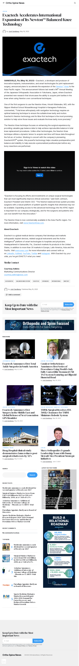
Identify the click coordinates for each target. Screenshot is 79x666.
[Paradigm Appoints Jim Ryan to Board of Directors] (6, 585)
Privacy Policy (66, 309)
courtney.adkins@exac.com (16, 275)
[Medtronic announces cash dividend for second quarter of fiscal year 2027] (6, 547)
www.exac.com (21, 250)
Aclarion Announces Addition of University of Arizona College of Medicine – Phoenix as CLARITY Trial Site (18, 504)
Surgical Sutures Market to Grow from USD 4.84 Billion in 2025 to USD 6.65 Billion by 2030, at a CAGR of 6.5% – (18, 495)
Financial (6, 447)
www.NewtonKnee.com (33, 223)
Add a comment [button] (14, 295)
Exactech (36, 281)
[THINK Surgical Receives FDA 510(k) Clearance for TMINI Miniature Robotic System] (59, 395)
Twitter (34, 253)
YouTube (26, 253)
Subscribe (69, 304)
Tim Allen (48, 486)
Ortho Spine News (15, 2)
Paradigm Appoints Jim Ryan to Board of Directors (19, 511)
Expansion (45, 281)
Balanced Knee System (23, 281)
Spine (46, 475)
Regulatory (49, 407)
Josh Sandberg (50, 506)
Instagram (45, 253)
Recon (5, 11)
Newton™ (66, 281)
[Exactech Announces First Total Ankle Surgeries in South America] (20, 349)
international (56, 281)
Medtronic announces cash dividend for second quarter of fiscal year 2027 (19, 489)
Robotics (57, 407)
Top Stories (49, 361)
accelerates (9, 281)
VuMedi (18, 253)
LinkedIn (10, 253)
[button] (3, 3)
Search (5, 468)
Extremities (6, 361)
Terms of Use (45, 311)
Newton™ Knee (62, 86)
